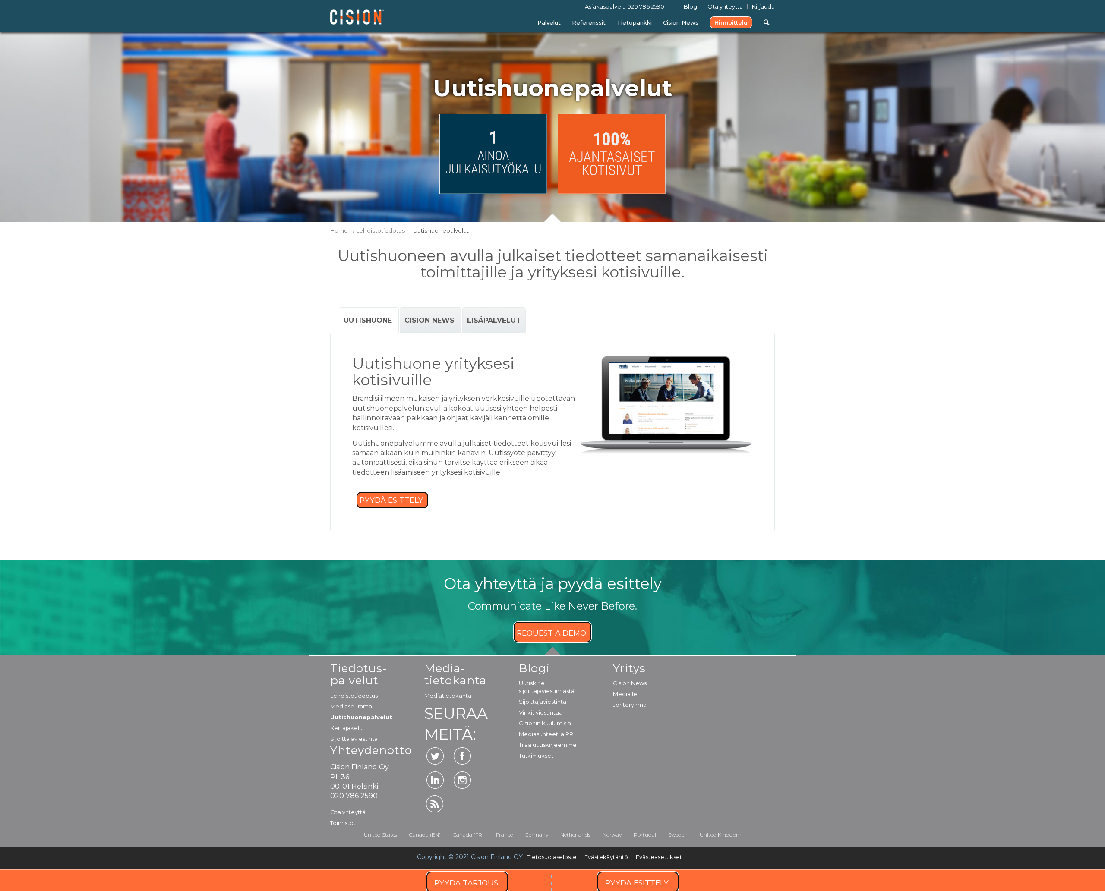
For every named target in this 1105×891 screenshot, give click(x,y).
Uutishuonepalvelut (361, 717)
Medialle (625, 693)
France (504, 834)
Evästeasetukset (659, 856)
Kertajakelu (346, 727)
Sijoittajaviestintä (354, 738)
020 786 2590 (645, 6)
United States (380, 834)
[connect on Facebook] (462, 756)
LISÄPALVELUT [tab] (494, 320)
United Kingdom (721, 834)
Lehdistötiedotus (354, 695)
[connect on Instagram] (462, 780)
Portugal (645, 834)
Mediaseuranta (351, 706)
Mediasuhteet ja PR (546, 733)
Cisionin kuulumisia (545, 723)
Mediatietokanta (447, 695)
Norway (612, 834)
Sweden (678, 834)
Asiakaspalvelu (624, 6)
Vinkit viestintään (542, 712)
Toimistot (343, 822)
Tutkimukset (536, 755)
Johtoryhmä (630, 704)
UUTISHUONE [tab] (369, 320)
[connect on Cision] (435, 804)
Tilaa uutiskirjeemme (548, 744)
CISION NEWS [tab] (430, 320)
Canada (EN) (425, 834)
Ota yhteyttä (348, 812)
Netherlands (575, 834)
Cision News (630, 683)
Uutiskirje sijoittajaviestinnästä (547, 687)
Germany (536, 834)
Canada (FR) (468, 834)
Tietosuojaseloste (552, 856)
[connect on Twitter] (435, 756)
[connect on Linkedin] (435, 780)
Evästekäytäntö (606, 856)
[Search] (766, 22)
